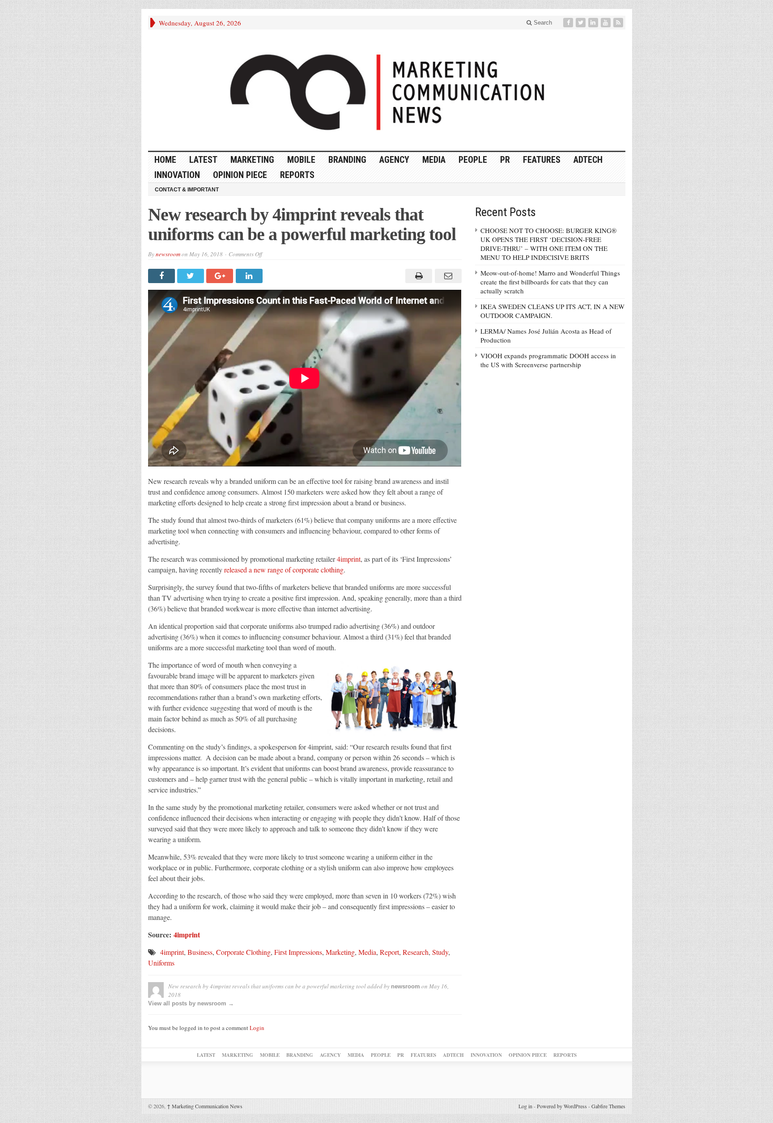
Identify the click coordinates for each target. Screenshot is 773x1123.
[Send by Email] (446, 276)
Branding (347, 159)
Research (416, 952)
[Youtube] (606, 22)
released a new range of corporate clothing (284, 569)
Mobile (301, 159)
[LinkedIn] (594, 22)
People (473, 159)
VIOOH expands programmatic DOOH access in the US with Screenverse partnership (548, 360)
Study (440, 952)
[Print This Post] (417, 276)
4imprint (349, 559)
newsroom (168, 254)
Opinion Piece (240, 175)
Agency (394, 159)
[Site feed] (619, 22)
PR (505, 159)
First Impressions (298, 952)
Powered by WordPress (562, 1106)
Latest (203, 159)
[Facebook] (569, 22)
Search (542, 22)
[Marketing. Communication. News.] (386, 90)
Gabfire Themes (608, 1106)
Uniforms (161, 962)
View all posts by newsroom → (191, 1003)
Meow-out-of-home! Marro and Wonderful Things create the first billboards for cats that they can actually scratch (550, 281)
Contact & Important (187, 189)
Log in (525, 1106)
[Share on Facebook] (162, 276)
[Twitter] (581, 22)
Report (389, 952)
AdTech (588, 159)
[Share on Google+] (220, 276)
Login (257, 1028)
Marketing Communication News (204, 1106)
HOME (165, 159)
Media (434, 159)
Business (199, 952)
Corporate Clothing (243, 952)
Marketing (252, 159)
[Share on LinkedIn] (250, 276)
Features (542, 159)
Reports (297, 175)
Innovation (177, 175)
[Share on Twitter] (191, 276)
